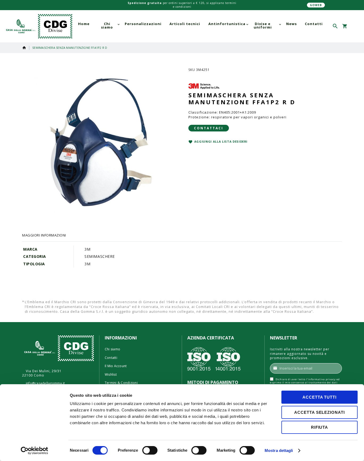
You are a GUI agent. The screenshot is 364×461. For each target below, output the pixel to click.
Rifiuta (319, 427)
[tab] (44, 235)
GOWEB (316, 5)
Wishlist (111, 374)
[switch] (149, 451)
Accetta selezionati (319, 412)
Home (24, 48)
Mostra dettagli (279, 450)
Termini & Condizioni (121, 383)
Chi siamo (112, 349)
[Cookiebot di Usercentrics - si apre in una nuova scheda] (34, 451)
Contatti (111, 358)
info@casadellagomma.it (45, 383)
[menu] (200, 25)
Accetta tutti (319, 397)
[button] (354, 26)
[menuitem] (84, 24)
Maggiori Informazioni (44, 235)
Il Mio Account (116, 366)
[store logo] (38, 26)
